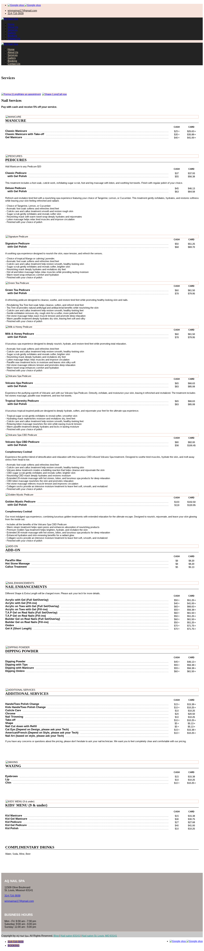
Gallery (12, 33)
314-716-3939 (16, 941)
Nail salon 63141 (70, 935)
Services (13, 30)
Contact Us (14, 38)
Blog (56, 935)
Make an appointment (29, 94)
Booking (12, 35)
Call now (62, 94)
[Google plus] (16, 5)
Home (11, 24)
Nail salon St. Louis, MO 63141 (99, 935)
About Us (13, 27)
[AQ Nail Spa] (9, 19)
